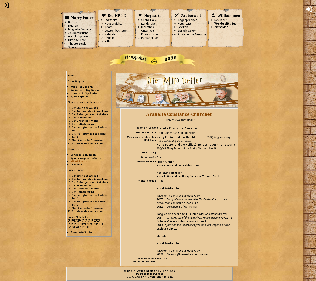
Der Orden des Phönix (85, 120)
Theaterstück (77, 43)
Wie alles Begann (82, 86)
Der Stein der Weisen (85, 107)
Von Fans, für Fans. (161, 276)
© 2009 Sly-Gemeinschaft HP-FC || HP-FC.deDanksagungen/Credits (149, 272)
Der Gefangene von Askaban (90, 114)
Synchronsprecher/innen (87, 158)
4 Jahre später (79, 96)
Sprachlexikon (187, 31)
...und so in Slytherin (84, 93)
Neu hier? (220, 20)
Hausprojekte (114, 23)
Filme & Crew (76, 40)
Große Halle (149, 20)
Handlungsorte (78, 36)
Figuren (73, 26)
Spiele (72, 47)
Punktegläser (150, 38)
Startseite (111, 20)
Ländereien (148, 23)
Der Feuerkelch (81, 117)
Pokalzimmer (150, 34)
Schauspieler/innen (83, 154)
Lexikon (183, 27)
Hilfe (108, 41)
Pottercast (184, 23)
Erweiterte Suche (81, 232)
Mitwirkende (79, 161)
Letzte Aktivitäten (116, 31)
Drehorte (76, 164)
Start (71, 75)
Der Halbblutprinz (83, 124)
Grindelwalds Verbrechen (88, 143)
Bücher (72, 22)
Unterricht (147, 31)
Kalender (111, 34)
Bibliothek (147, 27)
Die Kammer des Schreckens (90, 111)
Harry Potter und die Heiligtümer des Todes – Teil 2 (191, 144)
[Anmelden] (6, 6)
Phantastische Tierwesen (88, 140)
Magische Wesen (79, 29)
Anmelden (221, 27)
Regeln (109, 38)
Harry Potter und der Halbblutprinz (181, 137)
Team (109, 27)
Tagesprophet (187, 20)
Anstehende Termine (192, 34)
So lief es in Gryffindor (85, 90)
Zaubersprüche (78, 33)
